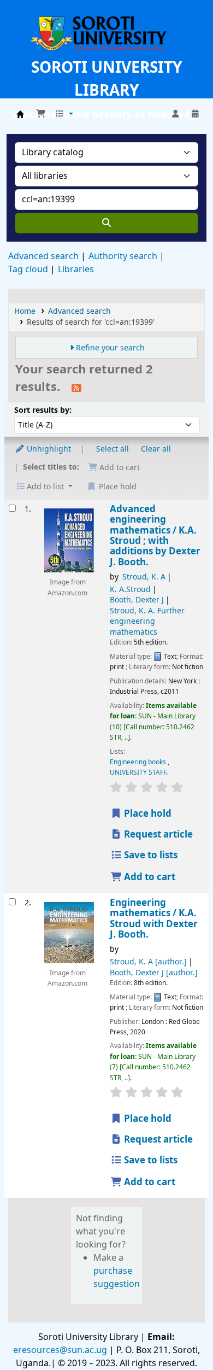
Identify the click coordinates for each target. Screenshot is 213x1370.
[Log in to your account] (175, 114)
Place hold (146, 814)
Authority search (122, 256)
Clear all (156, 449)
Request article (157, 834)
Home (25, 311)
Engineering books (139, 762)
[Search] (106, 223)
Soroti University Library (20, 114)
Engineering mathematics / (154, 919)
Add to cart (148, 877)
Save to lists (149, 855)
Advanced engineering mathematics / (155, 536)
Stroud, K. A (143, 577)
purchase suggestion (116, 1277)
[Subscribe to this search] (76, 387)
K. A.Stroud (130, 589)
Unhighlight (48, 449)
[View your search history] (195, 114)
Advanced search (43, 256)
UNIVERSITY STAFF (138, 772)
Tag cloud (28, 269)
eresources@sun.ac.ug (60, 1350)
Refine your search (110, 348)
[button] (41, 114)
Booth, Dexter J (137, 600)
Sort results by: (43, 410)
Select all (112, 449)
